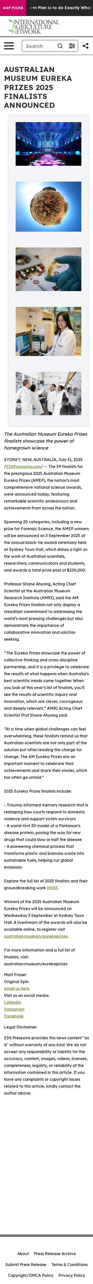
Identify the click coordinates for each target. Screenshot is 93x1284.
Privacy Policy (71, 1275)
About (23, 1253)
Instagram (14, 1009)
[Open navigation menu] (9, 46)
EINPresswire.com (23, 466)
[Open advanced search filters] (72, 46)
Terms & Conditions (69, 1264)
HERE (52, 887)
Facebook (14, 1016)
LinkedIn (12, 1002)
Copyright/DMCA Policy (30, 1275)
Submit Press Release (25, 1264)
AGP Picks (13, 8)
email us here (17, 988)
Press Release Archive (55, 1253)
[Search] (60, 46)
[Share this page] (85, 46)
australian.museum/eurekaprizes (35, 936)
